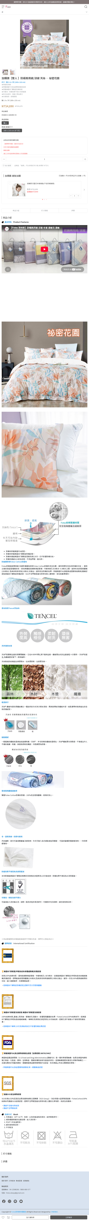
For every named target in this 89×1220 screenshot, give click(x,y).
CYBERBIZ (54, 1212)
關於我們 (5, 1181)
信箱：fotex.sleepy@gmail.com (13, 1193)
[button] (84, 190)
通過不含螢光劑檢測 (11, 1105)
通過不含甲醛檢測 (10, 1108)
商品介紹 (16, 210)
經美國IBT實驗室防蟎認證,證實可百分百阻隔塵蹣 (22, 985)
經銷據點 (26, 1181)
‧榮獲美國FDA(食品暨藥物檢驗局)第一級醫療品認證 (22, 1067)
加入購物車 (30, 1217)
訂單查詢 (12, 1181)
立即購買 (68, 1217)
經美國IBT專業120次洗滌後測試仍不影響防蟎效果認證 (24, 1026)
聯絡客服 (19, 1181)
